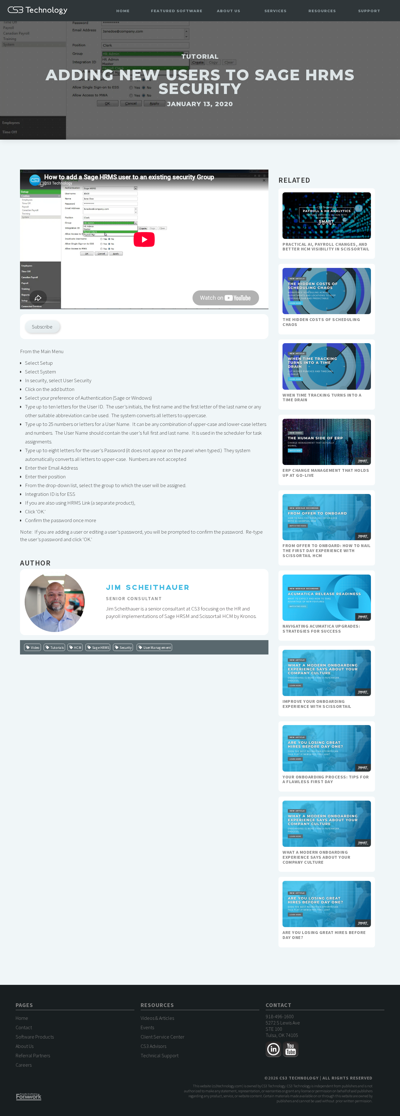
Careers (24, 1065)
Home (123, 11)
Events (147, 1027)
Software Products (35, 1037)
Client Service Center (162, 1037)
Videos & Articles (157, 1018)
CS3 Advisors (153, 1046)
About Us (24, 1046)
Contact (24, 1027)
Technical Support (159, 1055)
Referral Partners (33, 1055)
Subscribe (42, 326)
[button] (176, 11)
